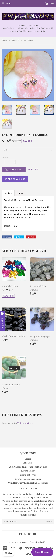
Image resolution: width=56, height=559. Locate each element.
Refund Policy (28, 470)
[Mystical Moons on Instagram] (29, 534)
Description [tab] (8, 193)
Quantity (5, 157)
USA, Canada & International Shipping (28, 466)
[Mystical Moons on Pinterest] (25, 534)
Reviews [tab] (20, 193)
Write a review (24, 423)
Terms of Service (28, 474)
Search (28, 458)
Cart (51, 3)
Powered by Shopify (37, 542)
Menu (8, 3)
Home (4, 40)
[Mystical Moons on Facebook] (20, 534)
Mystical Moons (21, 542)
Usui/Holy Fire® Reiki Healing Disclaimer (28, 482)
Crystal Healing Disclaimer (28, 478)
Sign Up (49, 521)
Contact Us (28, 462)
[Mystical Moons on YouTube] (34, 534)
